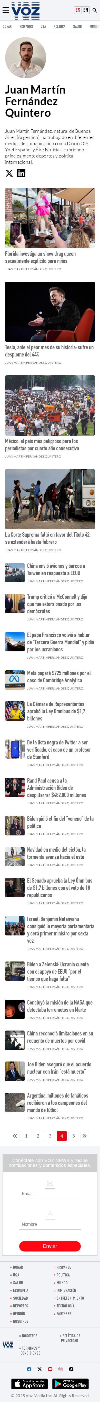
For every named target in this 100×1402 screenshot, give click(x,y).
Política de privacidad (71, 1338)
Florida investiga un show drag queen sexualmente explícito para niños (40, 258)
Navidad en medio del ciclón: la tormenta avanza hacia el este (56, 854)
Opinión (19, 1314)
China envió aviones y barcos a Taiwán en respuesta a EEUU (56, 570)
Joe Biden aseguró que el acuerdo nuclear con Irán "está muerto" (59, 1068)
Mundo (95, 27)
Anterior (15, 1136)
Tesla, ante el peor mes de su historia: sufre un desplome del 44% (49, 351)
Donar (7, 27)
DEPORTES (20, 1306)
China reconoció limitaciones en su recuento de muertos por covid (60, 1037)
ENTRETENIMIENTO (70, 1299)
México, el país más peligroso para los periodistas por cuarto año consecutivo (42, 445)
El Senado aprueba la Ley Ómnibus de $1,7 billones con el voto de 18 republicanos (59, 888)
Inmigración (66, 1291)
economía (20, 1291)
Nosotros (20, 1322)
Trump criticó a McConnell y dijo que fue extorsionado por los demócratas (57, 604)
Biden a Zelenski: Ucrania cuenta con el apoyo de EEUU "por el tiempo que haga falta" (58, 972)
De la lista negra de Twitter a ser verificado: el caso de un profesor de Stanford (59, 750)
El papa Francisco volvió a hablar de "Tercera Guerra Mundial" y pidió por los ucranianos (60, 643)
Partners (64, 1314)
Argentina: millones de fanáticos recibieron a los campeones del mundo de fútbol (57, 1103)
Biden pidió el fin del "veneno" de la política (60, 823)
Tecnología (66, 1306)
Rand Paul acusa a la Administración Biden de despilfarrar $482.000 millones (56, 788)
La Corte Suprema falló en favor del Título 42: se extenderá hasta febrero (48, 539)
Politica (59, 27)
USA (43, 27)
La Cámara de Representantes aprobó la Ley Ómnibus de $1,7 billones (56, 712)
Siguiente (85, 1136)
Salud (77, 27)
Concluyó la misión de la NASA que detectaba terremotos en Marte (60, 1007)
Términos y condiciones (31, 1351)
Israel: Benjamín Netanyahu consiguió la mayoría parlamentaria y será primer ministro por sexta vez (60, 930)
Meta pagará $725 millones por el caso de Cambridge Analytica (59, 677)
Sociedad (20, 1299)
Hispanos (26, 27)
